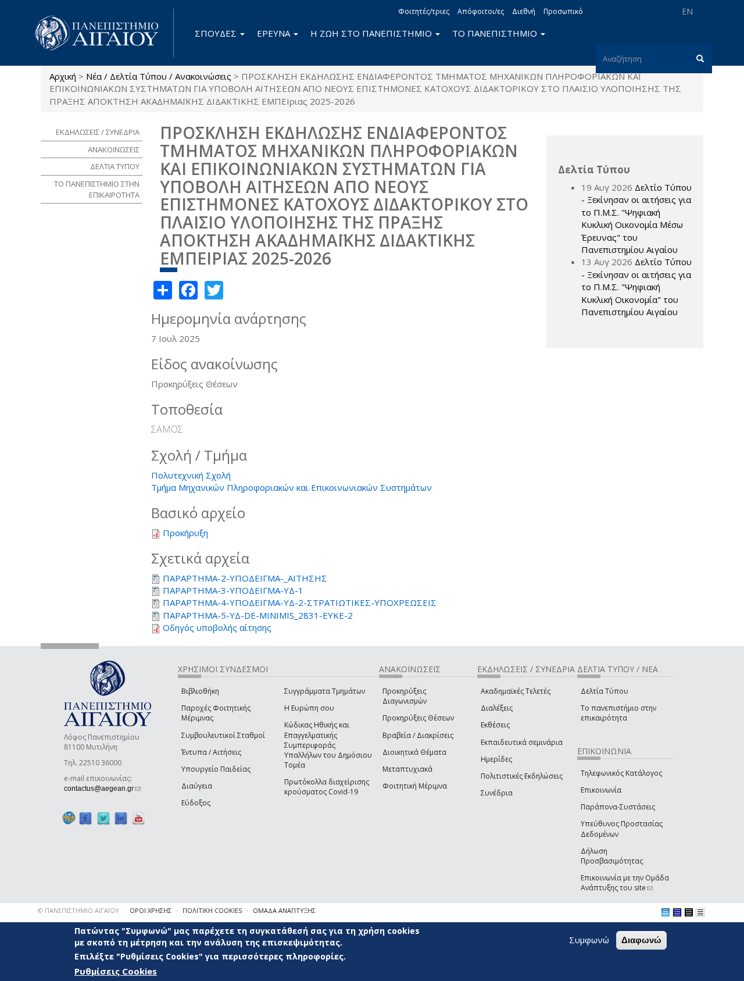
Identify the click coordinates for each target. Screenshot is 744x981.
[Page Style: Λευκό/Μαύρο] (688, 912)
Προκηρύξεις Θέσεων (418, 718)
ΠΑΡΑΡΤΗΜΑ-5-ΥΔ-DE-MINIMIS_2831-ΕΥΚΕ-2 (258, 615)
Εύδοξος (195, 803)
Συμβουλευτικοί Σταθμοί (223, 735)
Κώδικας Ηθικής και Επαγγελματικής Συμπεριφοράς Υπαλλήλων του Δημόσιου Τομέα (328, 745)
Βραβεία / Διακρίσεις (417, 735)
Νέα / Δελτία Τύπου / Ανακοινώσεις (158, 76)
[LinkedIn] (121, 818)
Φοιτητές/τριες (423, 11)
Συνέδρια (497, 793)
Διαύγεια (196, 786)
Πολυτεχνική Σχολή (191, 475)
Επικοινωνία (601, 790)
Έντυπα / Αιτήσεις (211, 752)
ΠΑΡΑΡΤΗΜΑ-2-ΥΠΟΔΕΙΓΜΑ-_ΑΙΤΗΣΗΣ (245, 578)
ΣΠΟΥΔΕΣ (217, 33)
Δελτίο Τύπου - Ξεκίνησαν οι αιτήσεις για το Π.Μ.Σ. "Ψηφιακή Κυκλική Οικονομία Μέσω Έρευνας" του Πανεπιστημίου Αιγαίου (636, 218)
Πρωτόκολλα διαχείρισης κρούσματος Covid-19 (326, 787)
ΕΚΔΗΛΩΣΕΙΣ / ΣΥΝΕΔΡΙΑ (98, 132)
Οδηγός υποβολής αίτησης (217, 627)
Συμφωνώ (589, 940)
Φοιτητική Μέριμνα (414, 786)
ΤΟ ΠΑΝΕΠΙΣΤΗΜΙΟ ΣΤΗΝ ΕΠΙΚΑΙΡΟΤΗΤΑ (97, 189)
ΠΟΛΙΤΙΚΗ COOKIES (212, 910)
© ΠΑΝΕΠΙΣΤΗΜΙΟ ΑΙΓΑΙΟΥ (78, 910)
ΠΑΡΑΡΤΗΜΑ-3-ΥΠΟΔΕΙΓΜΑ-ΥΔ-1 (233, 590)
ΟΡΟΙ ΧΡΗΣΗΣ (150, 910)
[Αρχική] (103, 33)
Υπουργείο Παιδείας (216, 769)
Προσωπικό (563, 11)
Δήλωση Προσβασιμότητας (612, 856)
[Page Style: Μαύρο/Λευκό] (700, 912)
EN (687, 11)
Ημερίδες (496, 759)
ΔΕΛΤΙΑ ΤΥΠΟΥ (115, 166)
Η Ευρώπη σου (309, 708)
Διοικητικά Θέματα (414, 752)
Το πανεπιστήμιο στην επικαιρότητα (618, 713)
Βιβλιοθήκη (200, 691)
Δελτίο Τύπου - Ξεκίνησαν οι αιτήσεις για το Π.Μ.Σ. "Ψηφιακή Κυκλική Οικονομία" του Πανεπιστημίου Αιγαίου (636, 287)
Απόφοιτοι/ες (480, 11)
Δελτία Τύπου (604, 691)
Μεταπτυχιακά (407, 769)
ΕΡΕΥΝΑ (274, 33)
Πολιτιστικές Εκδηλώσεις (522, 776)
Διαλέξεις (497, 708)
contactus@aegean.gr (102, 788)
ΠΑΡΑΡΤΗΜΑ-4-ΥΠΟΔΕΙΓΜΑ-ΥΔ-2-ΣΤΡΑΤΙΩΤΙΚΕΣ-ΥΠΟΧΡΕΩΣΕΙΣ (300, 602)
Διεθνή (523, 11)
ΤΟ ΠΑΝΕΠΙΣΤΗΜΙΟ (495, 33)
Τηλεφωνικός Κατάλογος (621, 773)
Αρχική (62, 76)
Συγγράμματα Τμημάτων (324, 691)
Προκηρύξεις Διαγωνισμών (404, 696)
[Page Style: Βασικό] (665, 912)
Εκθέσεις (495, 725)
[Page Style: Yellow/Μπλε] (677, 912)
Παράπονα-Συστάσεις (618, 807)
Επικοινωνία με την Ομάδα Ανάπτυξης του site (625, 883)
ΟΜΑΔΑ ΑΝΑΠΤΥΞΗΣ (284, 910)
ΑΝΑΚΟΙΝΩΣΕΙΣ (114, 149)
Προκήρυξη (185, 532)
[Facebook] (85, 818)
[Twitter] (103, 818)
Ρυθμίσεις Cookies (115, 971)
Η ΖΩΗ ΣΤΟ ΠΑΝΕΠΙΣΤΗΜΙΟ (372, 33)
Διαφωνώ (641, 940)
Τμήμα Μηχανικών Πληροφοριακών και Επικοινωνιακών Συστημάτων (291, 487)
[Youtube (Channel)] (138, 818)
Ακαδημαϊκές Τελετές (515, 691)
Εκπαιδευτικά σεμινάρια (522, 742)
